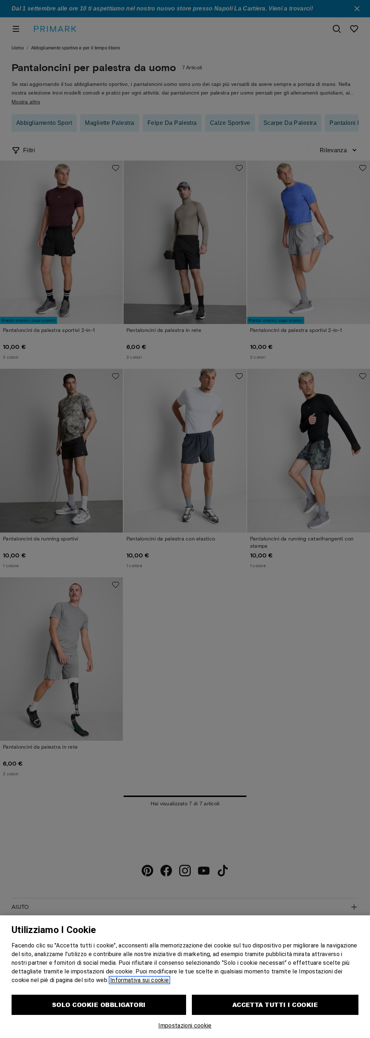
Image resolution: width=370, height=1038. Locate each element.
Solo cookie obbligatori (99, 1004)
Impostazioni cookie (184, 1025)
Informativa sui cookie (139, 980)
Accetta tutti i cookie (275, 1004)
